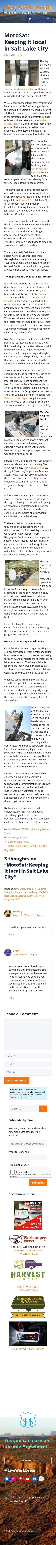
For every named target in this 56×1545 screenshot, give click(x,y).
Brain (16, 950)
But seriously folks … (19, 841)
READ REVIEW (36, 1348)
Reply (11, 934)
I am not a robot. (20, 1164)
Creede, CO (25, 200)
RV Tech (26, 829)
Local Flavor (14, 829)
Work (7, 833)
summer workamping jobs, (18, 89)
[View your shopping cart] (29, 19)
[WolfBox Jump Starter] (28, 1345)
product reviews (16, 1094)
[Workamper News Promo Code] (28, 1243)
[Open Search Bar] (38, 19)
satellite (22, 837)
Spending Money (40, 829)
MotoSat (12, 837)
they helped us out (34, 467)
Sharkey (17, 911)
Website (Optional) (19, 1151)
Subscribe (16, 1497)
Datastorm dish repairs (17, 398)
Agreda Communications (23, 1531)
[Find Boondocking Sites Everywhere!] (28, 1307)
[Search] (43, 1109)
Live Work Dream (27, 7)
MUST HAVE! (19, 1348)
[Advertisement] (28, 1372)
